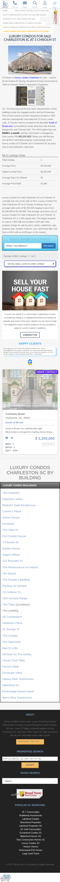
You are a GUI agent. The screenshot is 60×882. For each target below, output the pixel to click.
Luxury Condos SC (31, 843)
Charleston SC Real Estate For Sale (19, 19)
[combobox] (30, 263)
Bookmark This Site (30, 741)
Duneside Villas (12, 672)
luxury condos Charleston (27, 77)
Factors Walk (10, 666)
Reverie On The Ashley (17, 654)
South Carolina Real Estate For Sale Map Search (25, 15)
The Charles (10, 635)
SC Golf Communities (30, 829)
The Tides (8, 604)
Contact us (30, 335)
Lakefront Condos (30, 819)
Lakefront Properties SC (30, 826)
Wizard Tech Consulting (24, 864)
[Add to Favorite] (6, 438)
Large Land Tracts (30, 853)
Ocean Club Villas (13, 660)
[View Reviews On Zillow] (30, 362)
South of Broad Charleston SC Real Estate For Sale (26, 27)
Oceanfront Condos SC (31, 832)
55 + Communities (30, 812)
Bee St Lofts (10, 648)
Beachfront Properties (30, 822)
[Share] (12, 438)
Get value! (48, 245)
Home (5, 11)
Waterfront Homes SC (30, 836)
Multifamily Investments (30, 815)
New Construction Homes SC (31, 839)
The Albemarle (11, 641)
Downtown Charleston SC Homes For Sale (22, 23)
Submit (30, 765)
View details (48, 444)
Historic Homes (30, 846)
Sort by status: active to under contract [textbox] (26, 264)
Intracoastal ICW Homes (30, 850)
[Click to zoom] (30, 353)
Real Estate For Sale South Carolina (31, 11)
